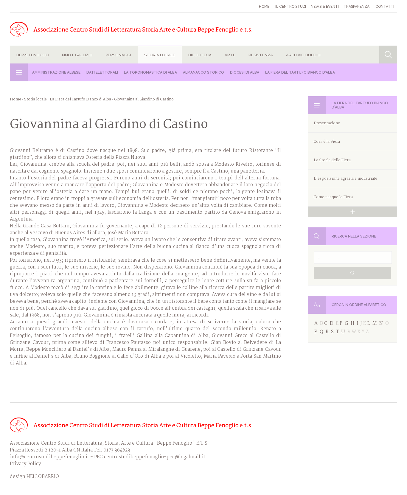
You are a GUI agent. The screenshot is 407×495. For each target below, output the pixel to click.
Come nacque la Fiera (333, 197)
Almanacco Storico (203, 72)
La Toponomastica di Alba (150, 72)
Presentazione (327, 123)
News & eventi (325, 6)
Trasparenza (356, 6)
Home (264, 6)
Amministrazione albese (56, 72)
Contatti (384, 6)
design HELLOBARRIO (34, 476)
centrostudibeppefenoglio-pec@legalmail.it (154, 457)
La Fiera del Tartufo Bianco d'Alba (300, 72)
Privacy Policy (25, 464)
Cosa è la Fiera (327, 142)
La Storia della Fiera (332, 160)
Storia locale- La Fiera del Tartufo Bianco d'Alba (67, 99)
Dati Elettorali (102, 72)
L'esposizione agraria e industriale (345, 179)
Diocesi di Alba (244, 72)
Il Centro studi (290, 6)
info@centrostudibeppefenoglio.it (49, 457)
